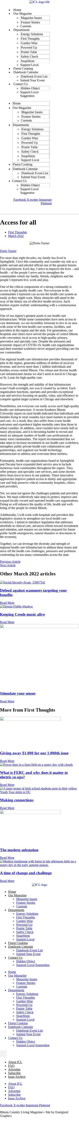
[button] (7, 209)
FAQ (11, 1065)
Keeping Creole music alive (22, 614)
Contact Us (20, 84)
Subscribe (14, 1073)
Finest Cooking (18, 943)
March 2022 (16, 236)
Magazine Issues (26, 899)
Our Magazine (17, 895)
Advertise (14, 1069)
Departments (21, 125)
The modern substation (19, 850)
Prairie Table (24, 928)
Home (12, 891)
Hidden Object (25, 961)
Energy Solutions (27, 913)
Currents (21, 906)
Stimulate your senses (17, 693)
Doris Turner (8, 251)
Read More (7, 602)
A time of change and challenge (26, 873)
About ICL (15, 1062)
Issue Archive (17, 1076)
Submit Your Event (32, 80)
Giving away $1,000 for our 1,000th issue (34, 753)
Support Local (25, 939)
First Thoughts (17, 232)
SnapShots (23, 935)
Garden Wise (24, 921)
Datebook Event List (29, 950)
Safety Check (24, 932)
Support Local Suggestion (29, 94)
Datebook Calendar (20, 946)
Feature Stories (25, 902)
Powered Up (24, 924)
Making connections (16, 800)
